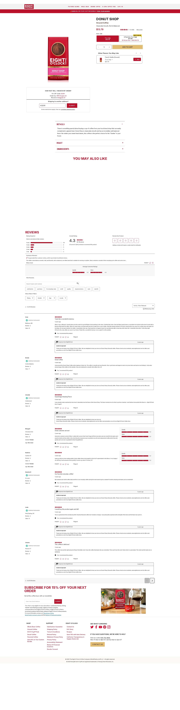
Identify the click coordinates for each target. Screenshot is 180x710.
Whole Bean (85, 6)
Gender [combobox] (40, 298)
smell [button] (61, 289)
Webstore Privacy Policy (55, 637)
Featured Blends (73, 6)
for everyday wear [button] (51, 289)
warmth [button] (96, 289)
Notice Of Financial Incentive (53, 645)
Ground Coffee (95, 6)
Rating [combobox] (28, 298)
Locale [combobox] (61, 298)
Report (76, 337)
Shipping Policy (52, 629)
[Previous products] (136, 53)
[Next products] (140, 53)
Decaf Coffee (31, 634)
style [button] (89, 289)
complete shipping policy (68, 109)
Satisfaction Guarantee (54, 626)
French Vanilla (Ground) (112, 57)
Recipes (69, 632)
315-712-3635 (105, 638)
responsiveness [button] (79, 289)
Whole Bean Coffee (33, 626)
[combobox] (45, 209)
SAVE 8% (120, 6)
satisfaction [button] (30, 289)
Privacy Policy (51, 639)
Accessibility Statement (54, 642)
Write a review (139, 29)
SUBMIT (58, 601)
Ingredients (90, 148)
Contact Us (70, 626)
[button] (115, 240)
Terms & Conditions (53, 632)
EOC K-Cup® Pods (33, 632)
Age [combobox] (50, 298)
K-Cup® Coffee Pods (109, 6)
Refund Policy (51, 634)
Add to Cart (58, 214)
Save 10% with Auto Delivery (76, 634)
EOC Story (70, 629)
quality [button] (69, 289)
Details (90, 124)
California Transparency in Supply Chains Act (75, 638)
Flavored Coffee (32, 637)
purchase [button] (39, 289)
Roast (90, 142)
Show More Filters (31, 293)
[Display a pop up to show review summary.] (47, 197)
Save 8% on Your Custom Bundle (35, 640)
